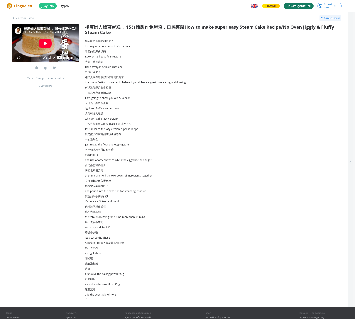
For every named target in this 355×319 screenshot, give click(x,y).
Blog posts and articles (50, 78)
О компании (13, 317)
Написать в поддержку (312, 317)
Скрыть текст (332, 17)
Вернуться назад (24, 18)
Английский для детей (218, 317)
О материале (45, 86)
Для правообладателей (138, 317)
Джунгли (71, 317)
